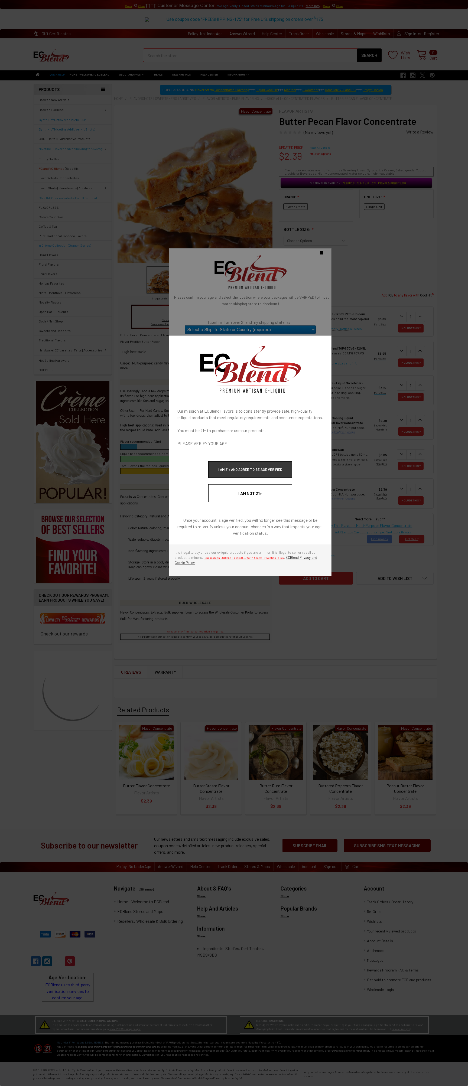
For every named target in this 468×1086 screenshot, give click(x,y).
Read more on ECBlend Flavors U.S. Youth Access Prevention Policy (244, 557)
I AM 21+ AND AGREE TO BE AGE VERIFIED (250, 469)
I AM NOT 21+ (250, 493)
